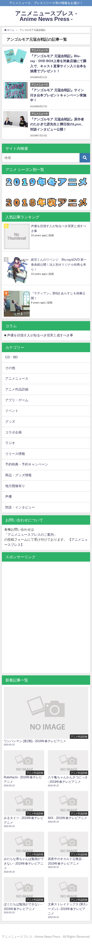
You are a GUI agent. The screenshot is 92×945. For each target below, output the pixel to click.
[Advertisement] (46, 620)
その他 (10, 368)
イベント (11, 410)
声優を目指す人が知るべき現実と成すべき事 (40, 335)
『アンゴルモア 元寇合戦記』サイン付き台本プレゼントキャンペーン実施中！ (58, 95)
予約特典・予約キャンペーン (26, 464)
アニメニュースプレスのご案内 (31, 534)
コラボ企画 (13, 432)
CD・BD (11, 357)
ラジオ (10, 443)
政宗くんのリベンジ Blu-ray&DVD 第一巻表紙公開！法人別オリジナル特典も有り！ (59, 264)
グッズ (10, 421)
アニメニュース (16, 378)
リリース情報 (15, 453)
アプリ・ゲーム (16, 400)
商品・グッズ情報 (18, 475)
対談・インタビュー (20, 507)
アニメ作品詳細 (16, 389)
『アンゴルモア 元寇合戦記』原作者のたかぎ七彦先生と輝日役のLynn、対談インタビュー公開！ (57, 124)
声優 (8, 496)
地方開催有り (15, 486)
